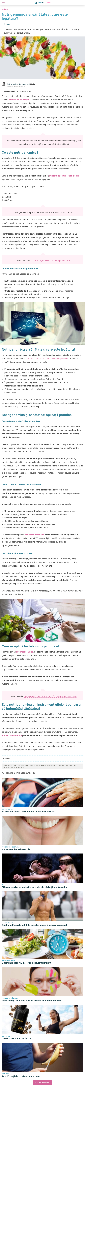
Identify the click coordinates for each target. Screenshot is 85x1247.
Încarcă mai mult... (42, 1083)
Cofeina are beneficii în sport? (18, 1038)
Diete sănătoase (8, 960)
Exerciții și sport (8, 809)
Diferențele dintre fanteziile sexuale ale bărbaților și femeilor (34, 887)
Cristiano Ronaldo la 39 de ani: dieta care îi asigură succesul (34, 925)
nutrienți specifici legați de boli (64, 176)
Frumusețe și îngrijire (10, 847)
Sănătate (5, 9)
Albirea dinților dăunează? (16, 849)
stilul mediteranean (34, 535)
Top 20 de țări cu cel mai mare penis (21, 1076)
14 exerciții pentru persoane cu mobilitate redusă (28, 811)
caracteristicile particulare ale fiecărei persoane (47, 358)
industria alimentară (12, 735)
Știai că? (5, 1074)
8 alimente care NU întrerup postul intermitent (26, 962)
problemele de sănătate (20, 100)
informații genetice (24, 652)
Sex (3, 885)
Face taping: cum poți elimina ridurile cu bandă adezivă (31, 1000)
